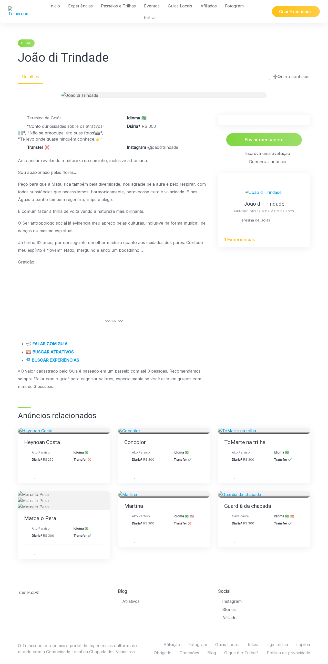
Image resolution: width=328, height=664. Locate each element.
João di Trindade (264, 204)
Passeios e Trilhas (118, 5)
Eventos (152, 5)
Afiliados (208, 5)
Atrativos (131, 601)
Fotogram (234, 5)
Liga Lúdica (277, 644)
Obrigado (162, 652)
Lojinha (303, 644)
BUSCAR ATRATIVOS (53, 351)
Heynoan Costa (42, 442)
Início (54, 5)
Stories (229, 609)
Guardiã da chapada (247, 506)
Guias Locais (180, 5)
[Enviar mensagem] (301, 239)
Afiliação (171, 644)
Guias (26, 43)
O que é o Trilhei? (241, 652)
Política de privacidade (288, 652)
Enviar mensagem (264, 139)
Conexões (189, 652)
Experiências (80, 5)
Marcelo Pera (40, 518)
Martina (133, 506)
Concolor (135, 442)
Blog (211, 652)
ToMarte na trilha (244, 442)
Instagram (232, 601)
